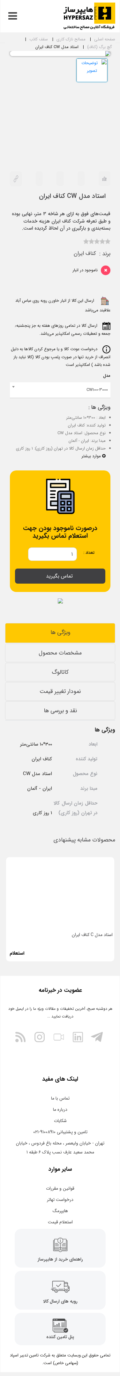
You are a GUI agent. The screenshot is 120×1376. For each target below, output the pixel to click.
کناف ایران (85, 253)
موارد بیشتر (91, 456)
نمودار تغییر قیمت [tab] (60, 691)
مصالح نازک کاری (71, 39)
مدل (106, 375)
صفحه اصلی (104, 39)
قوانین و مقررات (60, 1188)
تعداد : (88, 552)
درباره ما (60, 1109)
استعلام (17, 953)
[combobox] (60, 390)
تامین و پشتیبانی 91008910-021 (60, 1131)
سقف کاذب (38, 39)
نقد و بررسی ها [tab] (60, 710)
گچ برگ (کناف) (99, 47)
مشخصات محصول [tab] (60, 652)
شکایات (60, 1120)
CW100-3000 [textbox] (97, 389)
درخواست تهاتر (60, 1199)
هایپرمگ (60, 1210)
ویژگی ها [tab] (60, 632)
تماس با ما (60, 1098)
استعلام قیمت (60, 1222)
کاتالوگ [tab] (60, 672)
